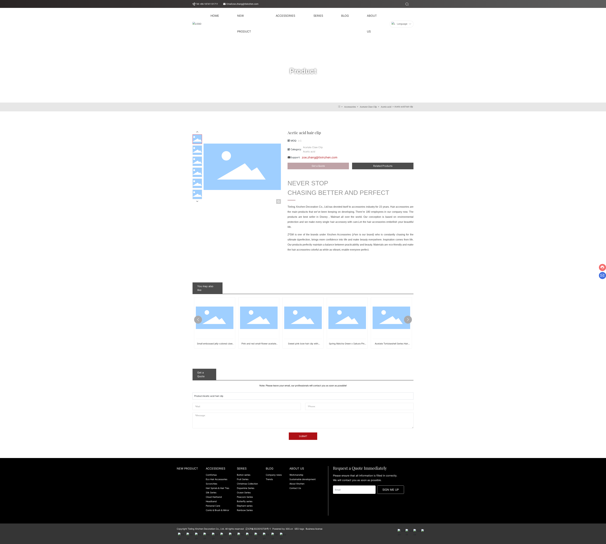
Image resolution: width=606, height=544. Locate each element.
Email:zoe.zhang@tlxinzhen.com (242, 4)
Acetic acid (386, 107)
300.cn (289, 528)
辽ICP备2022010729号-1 (258, 528)
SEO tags (299, 528)
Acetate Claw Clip (368, 107)
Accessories (350, 107)
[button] (198, 320)
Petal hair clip (391, 343)
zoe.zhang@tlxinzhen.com (319, 157)
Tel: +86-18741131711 (207, 4)
